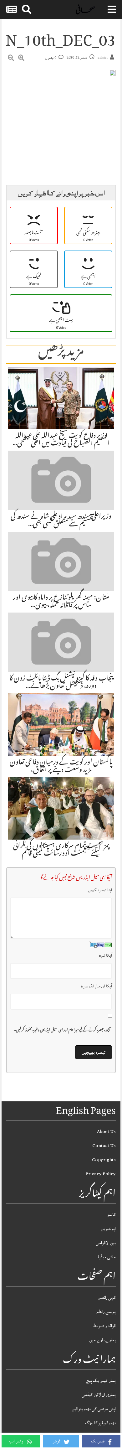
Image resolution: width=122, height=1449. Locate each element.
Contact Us (104, 1145)
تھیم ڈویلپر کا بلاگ (100, 1422)
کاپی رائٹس (107, 1297)
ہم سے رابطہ (106, 1311)
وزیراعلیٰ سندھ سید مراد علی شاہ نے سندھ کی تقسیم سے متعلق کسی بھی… (61, 521)
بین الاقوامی (106, 1242)
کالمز (111, 1214)
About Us (106, 1131)
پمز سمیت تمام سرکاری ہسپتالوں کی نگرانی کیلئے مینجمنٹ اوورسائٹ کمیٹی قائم (61, 850)
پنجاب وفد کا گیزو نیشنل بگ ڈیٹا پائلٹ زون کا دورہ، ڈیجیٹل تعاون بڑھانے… (61, 682)
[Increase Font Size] (21, 59)
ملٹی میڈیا (107, 1256)
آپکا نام (105, 955)
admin (103, 57)
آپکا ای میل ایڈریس (96, 986)
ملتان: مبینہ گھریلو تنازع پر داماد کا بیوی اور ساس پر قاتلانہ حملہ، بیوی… (61, 602)
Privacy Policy (100, 1173)
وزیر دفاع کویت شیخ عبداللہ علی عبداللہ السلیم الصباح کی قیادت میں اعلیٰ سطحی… (61, 440)
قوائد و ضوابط (104, 1325)
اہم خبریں (108, 1228)
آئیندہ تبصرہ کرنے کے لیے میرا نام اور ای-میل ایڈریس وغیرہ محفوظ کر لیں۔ (61, 1030)
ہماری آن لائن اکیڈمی (99, 1394)
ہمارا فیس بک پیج (101, 1380)
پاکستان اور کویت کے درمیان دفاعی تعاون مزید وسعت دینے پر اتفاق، (61, 766)
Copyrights (104, 1159)
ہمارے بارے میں (102, 1339)
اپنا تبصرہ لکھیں (100, 890)
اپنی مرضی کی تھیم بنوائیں (94, 1408)
